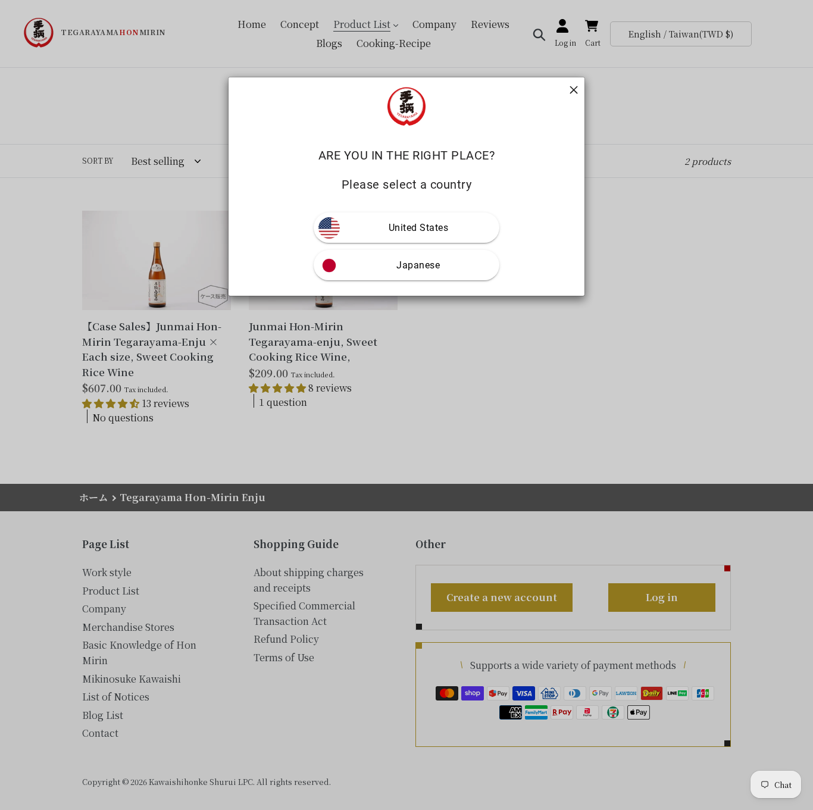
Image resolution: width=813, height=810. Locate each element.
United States (419, 227)
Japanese (418, 265)
